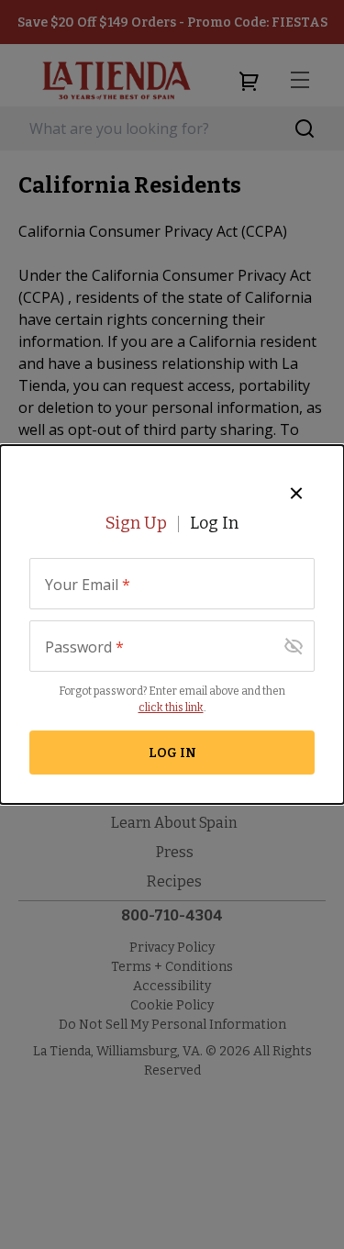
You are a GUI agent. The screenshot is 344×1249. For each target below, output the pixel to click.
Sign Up (136, 523)
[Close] (296, 493)
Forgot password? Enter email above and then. (172, 699)
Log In (214, 523)
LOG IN (172, 753)
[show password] (293, 646)
